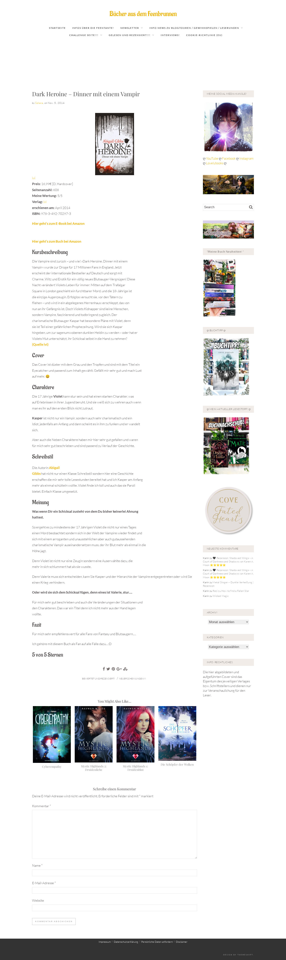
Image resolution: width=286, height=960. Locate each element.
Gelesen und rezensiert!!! (129, 35)
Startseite (57, 27)
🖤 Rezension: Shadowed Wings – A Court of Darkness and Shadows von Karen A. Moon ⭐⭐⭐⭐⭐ (228, 561)
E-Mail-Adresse (44, 883)
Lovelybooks (214, 163)
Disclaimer (181, 941)
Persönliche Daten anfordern (157, 941)
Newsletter (129, 27)
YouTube (212, 158)
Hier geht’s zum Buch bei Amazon (56, 241)
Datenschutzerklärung (126, 941)
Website (38, 900)
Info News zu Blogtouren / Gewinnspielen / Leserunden (194, 27)
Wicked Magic (220, 595)
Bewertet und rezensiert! (98, 678)
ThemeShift (245, 955)
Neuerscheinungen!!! (132, 678)
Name (37, 865)
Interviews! (170, 35)
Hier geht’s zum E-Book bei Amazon (58, 223)
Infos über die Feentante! (93, 27)
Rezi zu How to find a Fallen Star (231, 590)
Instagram (246, 158)
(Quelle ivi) (40, 344)
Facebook (229, 158)
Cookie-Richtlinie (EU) (204, 35)
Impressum (105, 941)
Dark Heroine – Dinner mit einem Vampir (86, 94)
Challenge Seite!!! (83, 35)
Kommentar (41, 806)
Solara (39, 102)
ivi (33, 178)
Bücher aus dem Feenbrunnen (143, 14)
